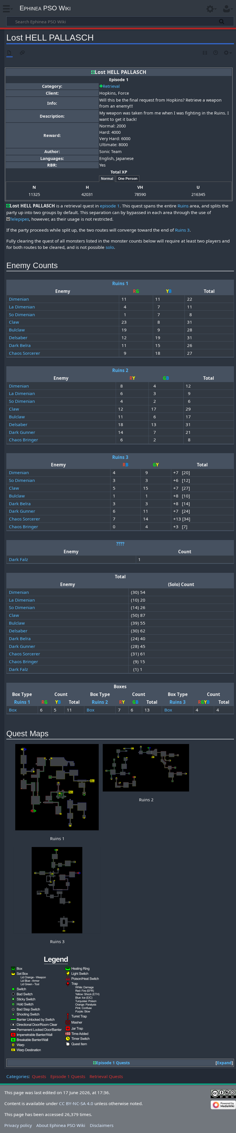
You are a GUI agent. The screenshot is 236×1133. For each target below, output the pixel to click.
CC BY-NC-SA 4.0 (76, 1103)
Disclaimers (101, 1125)
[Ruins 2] (146, 768)
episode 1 (110, 206)
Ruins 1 (120, 283)
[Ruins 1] (57, 787)
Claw (14, 322)
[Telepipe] (8, 219)
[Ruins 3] (57, 890)
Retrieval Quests (106, 1076)
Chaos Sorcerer (24, 353)
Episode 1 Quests (113, 1062)
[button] (224, 1063)
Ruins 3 (182, 230)
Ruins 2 (120, 370)
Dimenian (19, 299)
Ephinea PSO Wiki (45, 8)
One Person (127, 179)
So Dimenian (22, 314)
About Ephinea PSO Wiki (60, 1125)
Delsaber (18, 337)
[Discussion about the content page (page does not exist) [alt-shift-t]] (22, 53)
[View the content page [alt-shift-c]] (9, 53)
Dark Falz (18, 559)
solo (110, 247)
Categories (17, 1076)
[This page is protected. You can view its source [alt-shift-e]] (205, 53)
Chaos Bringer (23, 439)
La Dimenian (22, 307)
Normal (107, 179)
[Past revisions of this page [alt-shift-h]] (216, 53)
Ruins (183, 206)
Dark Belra (20, 345)
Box (13, 710)
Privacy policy (18, 1125)
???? (120, 544)
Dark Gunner (22, 432)
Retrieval (111, 86)
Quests (39, 1076)
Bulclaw (17, 330)
